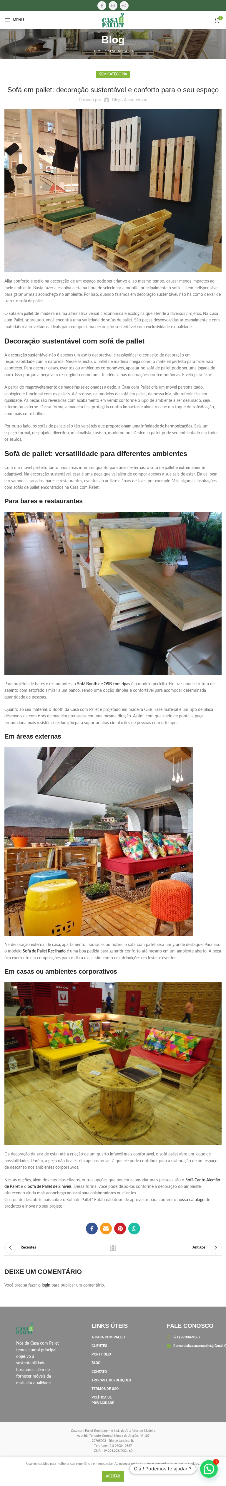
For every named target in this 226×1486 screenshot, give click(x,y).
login (46, 1285)
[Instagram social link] (113, 5)
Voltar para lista (113, 1248)
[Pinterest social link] (120, 1228)
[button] (209, 1469)
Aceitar (113, 1476)
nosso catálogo (191, 1200)
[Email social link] (106, 1228)
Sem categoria (121, 51)
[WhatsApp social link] (124, 5)
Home (97, 51)
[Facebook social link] (101, 5)
